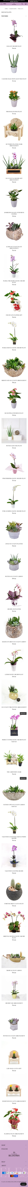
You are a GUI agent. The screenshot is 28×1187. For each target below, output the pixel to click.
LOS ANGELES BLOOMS (11, 1181)
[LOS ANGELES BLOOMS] (14, 3)
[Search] (22, 3)
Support (23, 1184)
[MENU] (1, 3)
